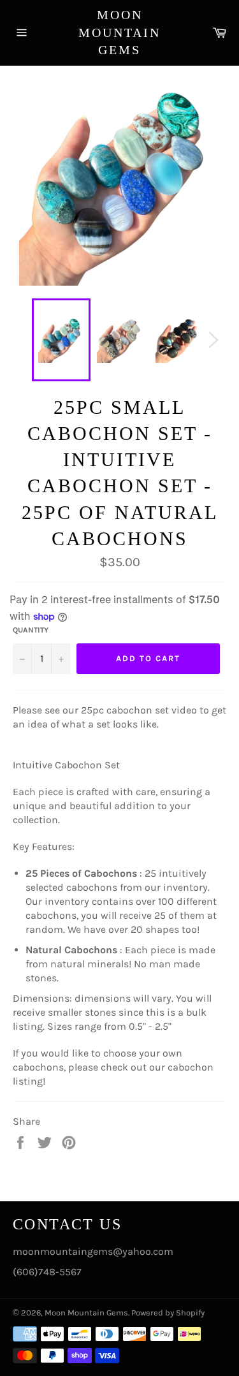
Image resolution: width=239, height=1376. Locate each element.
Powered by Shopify (168, 1312)
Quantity (30, 630)
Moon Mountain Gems (119, 32)
